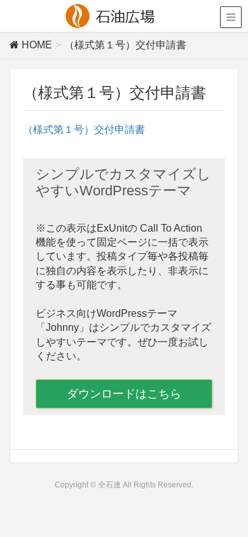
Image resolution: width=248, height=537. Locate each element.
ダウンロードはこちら (124, 393)
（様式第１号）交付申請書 (84, 129)
